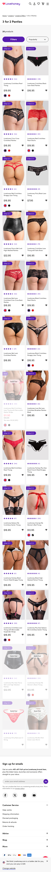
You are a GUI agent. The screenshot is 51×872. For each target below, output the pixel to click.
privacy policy (19, 788)
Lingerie (11, 16)
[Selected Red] (9, 95)
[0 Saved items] (38, 4)
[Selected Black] (5, 95)
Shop (4, 839)
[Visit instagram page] (24, 795)
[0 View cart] (43, 4)
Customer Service (10, 805)
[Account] (34, 3)
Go (46, 781)
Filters (13, 39)
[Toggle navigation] (48, 4)
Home (4, 16)
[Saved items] (23, 90)
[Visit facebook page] (5, 795)
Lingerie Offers (20, 16)
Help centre (7, 810)
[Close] (47, 861)
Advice (5, 833)
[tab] (25, 815)
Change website (8, 868)
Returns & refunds (9, 822)
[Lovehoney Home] (11, 4)
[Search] (30, 3)
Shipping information (10, 814)
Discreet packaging (10, 818)
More (4, 846)
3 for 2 (6, 48)
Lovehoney (25, 9)
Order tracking (8, 826)
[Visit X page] (15, 795)
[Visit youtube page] (34, 795)
